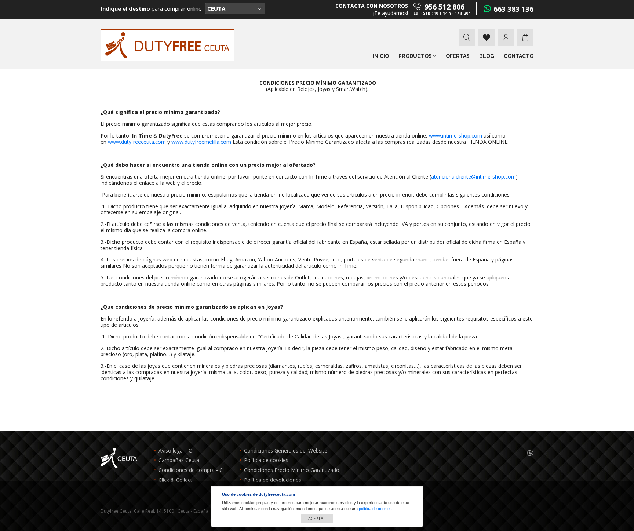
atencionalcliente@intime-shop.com (473, 176)
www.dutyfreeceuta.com (137, 141)
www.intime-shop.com (455, 135)
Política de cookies (266, 460)
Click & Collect (175, 480)
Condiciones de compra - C (190, 470)
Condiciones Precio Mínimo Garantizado (291, 470)
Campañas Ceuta (178, 460)
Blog (486, 56)
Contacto (518, 56)
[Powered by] (530, 453)
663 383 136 (513, 9)
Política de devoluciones (272, 480)
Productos (415, 56)
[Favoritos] (486, 37)
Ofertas (458, 56)
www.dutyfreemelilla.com (201, 141)
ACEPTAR (317, 518)
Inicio (381, 56)
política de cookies (375, 508)
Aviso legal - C (175, 451)
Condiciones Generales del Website (285, 451)
